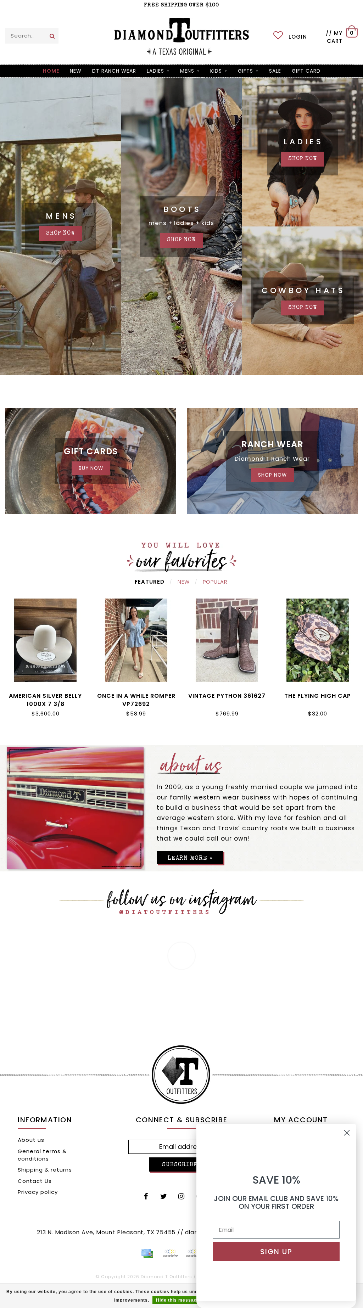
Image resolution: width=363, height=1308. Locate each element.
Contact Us (35, 1181)
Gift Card (306, 70)
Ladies (155, 70)
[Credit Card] (147, 1253)
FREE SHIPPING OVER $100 (181, 5)
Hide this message (178, 1300)
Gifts (245, 70)
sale (275, 70)
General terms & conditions (42, 1154)
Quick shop (45, 694)
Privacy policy (38, 1192)
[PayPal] (170, 1253)
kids (216, 70)
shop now (60, 233)
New (184, 581)
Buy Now (91, 468)
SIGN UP (276, 1252)
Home (51, 70)
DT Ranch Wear (114, 70)
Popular (215, 581)
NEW (76, 70)
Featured (149, 581)
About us (31, 1140)
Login (298, 36)
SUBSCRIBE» (181, 1165)
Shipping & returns (45, 1169)
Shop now (302, 159)
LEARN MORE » (190, 858)
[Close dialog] (347, 1133)
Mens (187, 70)
